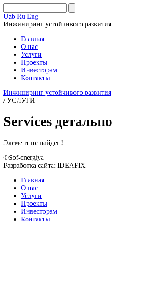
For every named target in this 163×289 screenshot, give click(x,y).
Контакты (35, 77)
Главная (32, 38)
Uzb (9, 16)
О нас (29, 46)
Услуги (31, 54)
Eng (32, 16)
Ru (21, 16)
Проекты (34, 62)
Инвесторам (39, 70)
